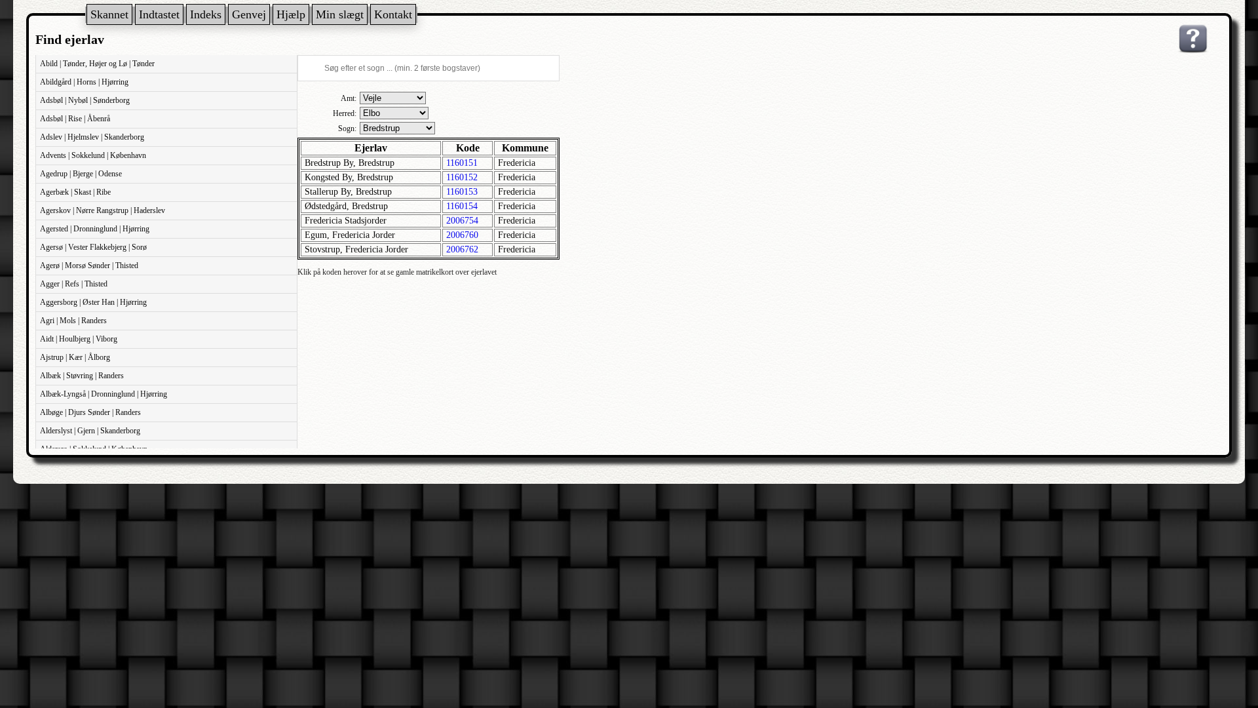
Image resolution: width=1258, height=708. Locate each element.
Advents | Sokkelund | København (93, 155)
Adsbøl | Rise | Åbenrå (75, 118)
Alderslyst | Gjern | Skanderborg (90, 430)
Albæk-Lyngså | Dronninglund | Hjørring (103, 394)
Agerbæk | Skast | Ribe (75, 192)
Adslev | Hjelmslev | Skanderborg (92, 137)
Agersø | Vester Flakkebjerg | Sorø (93, 247)
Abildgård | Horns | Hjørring (84, 82)
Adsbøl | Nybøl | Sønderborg (85, 100)
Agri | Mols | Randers (73, 320)
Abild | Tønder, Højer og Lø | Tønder (97, 63)
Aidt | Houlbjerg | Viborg (78, 339)
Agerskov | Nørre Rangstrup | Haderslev (102, 210)
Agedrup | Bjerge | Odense (81, 173)
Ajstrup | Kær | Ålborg (75, 357)
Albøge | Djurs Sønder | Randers (90, 412)
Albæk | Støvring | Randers (82, 375)
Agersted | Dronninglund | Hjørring (94, 228)
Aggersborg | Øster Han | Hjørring (93, 302)
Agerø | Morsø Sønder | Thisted (89, 265)
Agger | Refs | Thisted (73, 283)
